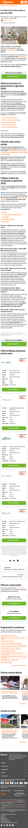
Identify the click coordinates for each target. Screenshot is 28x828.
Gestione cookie (3, 818)
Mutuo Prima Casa (14, 597)
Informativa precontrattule (5, 821)
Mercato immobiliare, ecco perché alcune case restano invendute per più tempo (10, 731)
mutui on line (20, 588)
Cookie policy (3, 816)
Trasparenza (24, 553)
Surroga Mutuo (14, 611)
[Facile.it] (8, 3)
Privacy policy (3, 815)
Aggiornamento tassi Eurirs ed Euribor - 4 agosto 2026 (10, 692)
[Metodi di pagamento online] (14, 783)
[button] (1, 2)
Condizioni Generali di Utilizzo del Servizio (8, 814)
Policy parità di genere (5, 819)
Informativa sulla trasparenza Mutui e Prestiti (9, 822)
